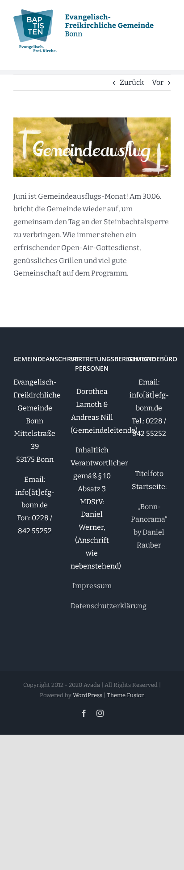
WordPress (87, 695)
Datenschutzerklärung (108, 606)
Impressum (92, 585)
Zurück (132, 82)
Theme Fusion (126, 695)
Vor (157, 82)
